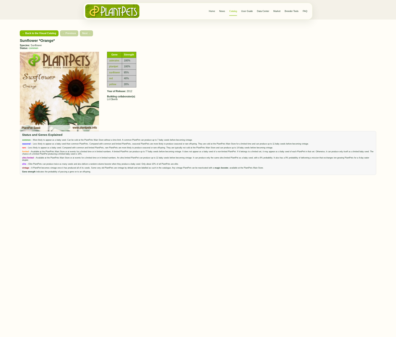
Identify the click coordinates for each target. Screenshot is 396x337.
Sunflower (36, 45)
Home (212, 11)
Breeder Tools (292, 11)
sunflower (114, 72)
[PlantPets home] (112, 11)
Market (276, 11)
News (222, 11)
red (111, 78)
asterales (114, 60)
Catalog (233, 11)
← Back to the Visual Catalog (39, 33)
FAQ (305, 11)
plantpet (113, 66)
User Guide (247, 11)
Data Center (263, 11)
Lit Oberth (112, 99)
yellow (112, 84)
